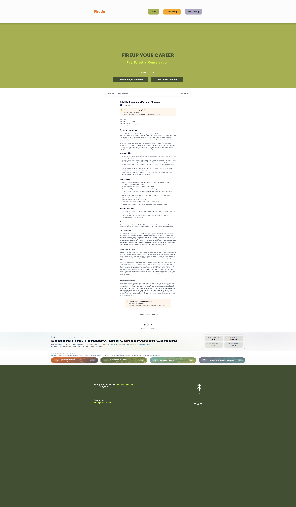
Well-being (193, 11)
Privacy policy (144, 328)
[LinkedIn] (201, 404)
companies (122, 93)
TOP (199, 393)
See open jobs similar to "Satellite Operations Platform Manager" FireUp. (142, 114)
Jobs (153, 11)
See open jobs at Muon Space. (131, 112)
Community (172, 11)
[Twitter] (195, 404)
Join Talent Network (167, 79)
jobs (110, 93)
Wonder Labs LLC (125, 384)
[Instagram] (198, 404)
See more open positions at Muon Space (148, 314)
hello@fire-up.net (102, 403)
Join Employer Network (130, 79)
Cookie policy (152, 328)
